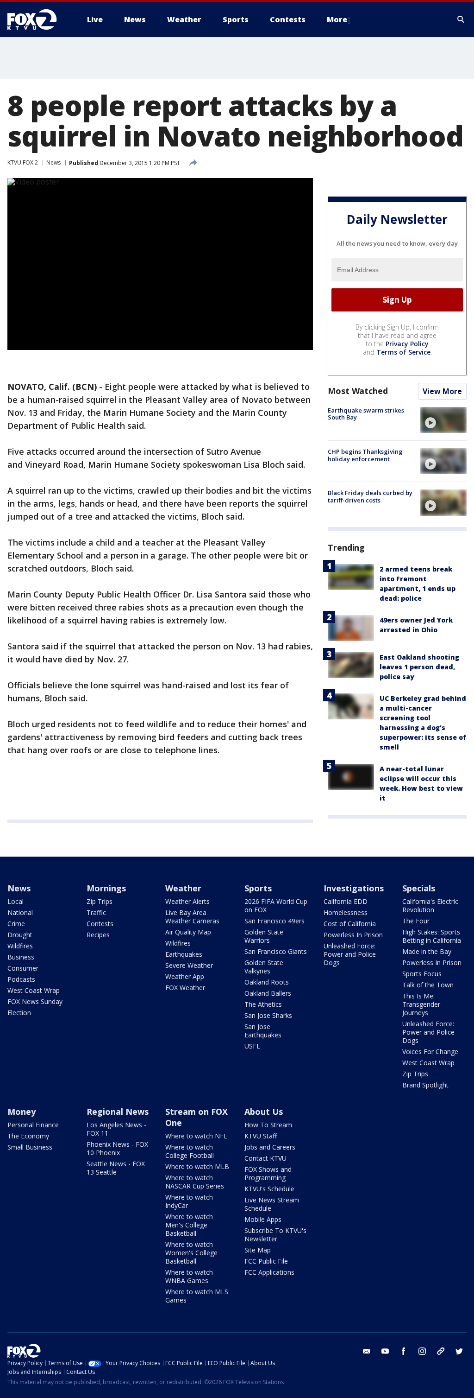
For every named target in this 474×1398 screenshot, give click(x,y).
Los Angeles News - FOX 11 (116, 1128)
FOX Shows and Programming (268, 1173)
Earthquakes (183, 954)
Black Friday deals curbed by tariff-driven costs (370, 496)
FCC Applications (269, 1272)
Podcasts (21, 979)
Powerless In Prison (353, 934)
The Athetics (263, 1004)
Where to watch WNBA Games (189, 1276)
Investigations (354, 888)
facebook (403, 1351)
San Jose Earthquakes (262, 1030)
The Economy (28, 1135)
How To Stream (268, 1124)
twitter (459, 1351)
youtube (385, 1351)
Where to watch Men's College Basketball (189, 1225)
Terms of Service (403, 352)
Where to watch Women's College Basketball (191, 1252)
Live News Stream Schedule (271, 1204)
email (366, 1351)
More (337, 19)
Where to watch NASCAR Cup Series (194, 1181)
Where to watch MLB (197, 1166)
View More (442, 391)
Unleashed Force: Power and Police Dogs (350, 954)
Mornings (106, 888)
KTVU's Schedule (269, 1188)
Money (21, 1111)
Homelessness (346, 912)
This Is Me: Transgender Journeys (421, 1004)
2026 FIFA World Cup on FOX (275, 905)
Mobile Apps (262, 1219)
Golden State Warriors (263, 936)
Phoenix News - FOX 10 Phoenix (117, 1148)
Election (19, 1012)
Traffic (96, 912)
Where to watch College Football (189, 1151)
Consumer (22, 968)
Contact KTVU (265, 1158)
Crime (16, 923)
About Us (263, 1111)
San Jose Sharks (268, 1015)
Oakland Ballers (267, 993)
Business (20, 957)
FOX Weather (185, 987)
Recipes (98, 934)
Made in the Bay (426, 951)
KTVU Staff (260, 1135)
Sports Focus (422, 973)
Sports (258, 888)
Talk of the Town (428, 984)
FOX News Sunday (34, 1001)
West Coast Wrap (33, 990)
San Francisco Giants (275, 951)
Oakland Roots (266, 982)
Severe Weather (189, 965)
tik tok (440, 1351)
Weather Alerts (187, 901)
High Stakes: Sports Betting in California (431, 936)
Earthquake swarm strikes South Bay (366, 414)
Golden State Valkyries (263, 966)
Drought (19, 934)
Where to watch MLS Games (196, 1295)
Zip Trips (99, 901)
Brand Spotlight (425, 1084)
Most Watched (358, 390)
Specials (418, 888)
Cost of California (350, 923)
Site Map (257, 1249)
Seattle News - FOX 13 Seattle (116, 1167)
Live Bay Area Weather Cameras (192, 916)
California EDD (346, 901)
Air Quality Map (188, 932)
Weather (183, 888)
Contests (100, 923)
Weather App (184, 976)
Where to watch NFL (196, 1135)
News (53, 162)
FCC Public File (266, 1261)
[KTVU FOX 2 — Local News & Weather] (38, 19)
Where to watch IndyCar (189, 1201)
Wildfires (20, 945)
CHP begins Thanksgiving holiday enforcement (365, 455)
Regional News (118, 1111)
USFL (252, 1046)
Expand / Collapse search (461, 19)
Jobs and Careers (269, 1147)
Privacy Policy (407, 343)
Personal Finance (33, 1124)
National (20, 912)
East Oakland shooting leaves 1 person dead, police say (419, 667)
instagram (422, 1351)
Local (15, 901)
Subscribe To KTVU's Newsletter (275, 1234)
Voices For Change (430, 1051)
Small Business (29, 1147)
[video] (443, 420)
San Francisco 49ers (274, 920)
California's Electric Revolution (430, 905)
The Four (416, 920)
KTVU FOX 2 (22, 162)
